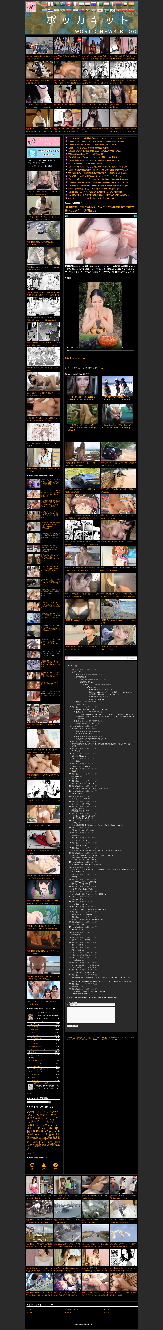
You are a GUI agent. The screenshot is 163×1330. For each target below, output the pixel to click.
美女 (52, 1142)
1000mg (33, 1052)
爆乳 (57, 1137)
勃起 (38, 1131)
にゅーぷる (34, 1043)
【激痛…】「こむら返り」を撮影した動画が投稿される (89, 148)
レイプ (33, 1128)
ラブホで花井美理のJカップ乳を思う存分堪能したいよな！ (90, 163)
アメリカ (33, 1115)
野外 (32, 1145)
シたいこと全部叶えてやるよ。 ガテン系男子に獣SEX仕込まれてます (95, 189)
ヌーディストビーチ (43, 1121)
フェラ (40, 1124)
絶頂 (46, 1142)
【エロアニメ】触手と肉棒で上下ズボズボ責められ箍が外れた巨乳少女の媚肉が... (98, 195)
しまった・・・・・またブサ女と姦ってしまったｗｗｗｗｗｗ (91, 198)
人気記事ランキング (71, 1309)
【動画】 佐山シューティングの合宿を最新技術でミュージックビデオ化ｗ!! (96, 192)
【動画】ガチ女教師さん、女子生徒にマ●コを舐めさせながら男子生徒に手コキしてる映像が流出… (82, 1038)
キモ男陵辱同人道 (36, 1046)
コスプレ (43, 1118)
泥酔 (29, 1137)
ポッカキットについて (34, 1312)
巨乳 (37, 1134)
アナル (55, 1111)
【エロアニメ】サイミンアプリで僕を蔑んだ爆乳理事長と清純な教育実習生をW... (98, 179)
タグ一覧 (106, 1309)
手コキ (44, 1134)
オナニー (45, 1115)
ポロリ (49, 1124)
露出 (38, 1145)
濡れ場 (51, 1137)
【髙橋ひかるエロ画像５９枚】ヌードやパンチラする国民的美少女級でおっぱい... (98, 186)
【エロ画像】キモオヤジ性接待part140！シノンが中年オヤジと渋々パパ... (95, 176)
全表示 (30, 1093)
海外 (43, 1138)
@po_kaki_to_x (106, 368)
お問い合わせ (108, 1312)
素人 (41, 1142)
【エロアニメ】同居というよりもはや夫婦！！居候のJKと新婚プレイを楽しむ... (98, 167)
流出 (35, 1138)
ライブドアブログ (36, 1072)
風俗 (54, 1145)
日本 (135, 216)
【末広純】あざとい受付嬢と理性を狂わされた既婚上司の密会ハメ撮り (94, 151)
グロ (66, 216)
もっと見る (31, 1153)
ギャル (33, 1118)
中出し (51, 1128)
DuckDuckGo (35, 1074)
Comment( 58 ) (132, 658)
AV (29, 1112)
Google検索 (34, 1027)
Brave (33, 1077)
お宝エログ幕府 (36, 1066)
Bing (32, 1057)
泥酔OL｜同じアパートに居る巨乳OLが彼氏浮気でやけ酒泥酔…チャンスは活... (97, 173)
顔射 (49, 1145)
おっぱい (37, 1111)
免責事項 (68, 1312)
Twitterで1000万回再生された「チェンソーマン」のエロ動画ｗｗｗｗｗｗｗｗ (118, 1038)
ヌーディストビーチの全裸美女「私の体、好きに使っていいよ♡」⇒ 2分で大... (97, 138)
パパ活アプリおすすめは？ (39, 1083)
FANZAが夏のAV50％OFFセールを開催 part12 (85, 154)
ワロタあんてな (36, 1038)
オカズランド (35, 1041)
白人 (29, 1142)
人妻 (32, 1131)
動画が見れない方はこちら (75, 358)
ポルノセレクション (37, 1055)
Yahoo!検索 (34, 1029)
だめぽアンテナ (36, 1032)
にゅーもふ (34, 1035)
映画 (57, 1134)
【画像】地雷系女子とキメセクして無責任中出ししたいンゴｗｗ (92, 144)
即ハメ (44, 1131)
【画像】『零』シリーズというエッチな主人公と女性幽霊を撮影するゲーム (96, 141)
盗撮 (35, 1142)
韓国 (44, 1145)
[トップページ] (31, 7)
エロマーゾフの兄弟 (37, 1060)
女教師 (30, 1134)
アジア (47, 1111)
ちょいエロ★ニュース (38, 1049)
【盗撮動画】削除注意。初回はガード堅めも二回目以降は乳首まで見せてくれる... (98, 182)
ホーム (29, 1309)
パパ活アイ (34, 1080)
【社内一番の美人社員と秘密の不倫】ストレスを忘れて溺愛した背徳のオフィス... (98, 170)
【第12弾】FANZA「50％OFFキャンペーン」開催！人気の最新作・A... (94, 157)
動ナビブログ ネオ (37, 1063)
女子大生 (54, 1131)
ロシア (42, 1128)
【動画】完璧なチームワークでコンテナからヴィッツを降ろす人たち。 (94, 160)
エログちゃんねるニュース (39, 1069)
